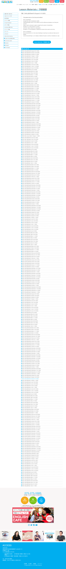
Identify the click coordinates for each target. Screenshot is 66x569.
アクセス (62, 4)
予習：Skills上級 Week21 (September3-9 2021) (30, 451)
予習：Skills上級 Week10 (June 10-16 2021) (30, 470)
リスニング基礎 (7, 20)
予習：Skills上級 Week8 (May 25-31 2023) (29, 314)
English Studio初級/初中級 (9, 38)
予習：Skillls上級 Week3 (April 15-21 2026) (30, 79)
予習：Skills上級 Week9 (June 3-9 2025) (29, 149)
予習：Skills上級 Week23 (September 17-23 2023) (31, 288)
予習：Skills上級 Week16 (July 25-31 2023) (30, 300)
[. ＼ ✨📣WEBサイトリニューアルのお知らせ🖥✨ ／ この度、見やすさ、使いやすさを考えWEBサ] (49, 536)
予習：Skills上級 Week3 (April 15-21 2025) (30, 159)
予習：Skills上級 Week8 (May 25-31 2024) (29, 232)
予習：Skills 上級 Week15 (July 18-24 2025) (30, 139)
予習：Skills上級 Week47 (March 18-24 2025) (30, 166)
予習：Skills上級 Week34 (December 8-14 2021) (31, 429)
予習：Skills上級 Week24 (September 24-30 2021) (31, 446)
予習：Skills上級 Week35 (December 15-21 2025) (31, 105)
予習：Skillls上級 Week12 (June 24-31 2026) (30, 64)
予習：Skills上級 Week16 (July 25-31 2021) (30, 460)
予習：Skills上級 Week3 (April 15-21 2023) (30, 322)
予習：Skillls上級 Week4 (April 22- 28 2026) (30, 78)
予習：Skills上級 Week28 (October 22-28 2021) (31, 441)
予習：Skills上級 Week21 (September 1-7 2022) (31, 373)
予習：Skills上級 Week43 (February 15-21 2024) (31, 254)
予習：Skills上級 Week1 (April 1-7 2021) (29, 485)
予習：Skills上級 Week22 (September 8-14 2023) (31, 290)
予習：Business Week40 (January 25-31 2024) (30, 261)
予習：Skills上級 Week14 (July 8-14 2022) (29, 385)
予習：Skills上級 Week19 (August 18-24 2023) (30, 295)
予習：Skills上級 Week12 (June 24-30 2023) (30, 307)
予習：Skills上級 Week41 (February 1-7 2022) (30, 419)
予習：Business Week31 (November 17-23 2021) (31, 436)
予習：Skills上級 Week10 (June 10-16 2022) (30, 392)
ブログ (59, 4)
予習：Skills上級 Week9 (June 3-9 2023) (29, 312)
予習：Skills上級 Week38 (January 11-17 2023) (30, 344)
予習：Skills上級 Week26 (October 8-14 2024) (30, 202)
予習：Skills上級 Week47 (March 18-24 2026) (30, 86)
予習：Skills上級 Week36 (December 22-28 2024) (31, 185)
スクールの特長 (19, 4)
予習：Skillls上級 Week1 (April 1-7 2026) (29, 83)
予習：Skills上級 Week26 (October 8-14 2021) (30, 443)
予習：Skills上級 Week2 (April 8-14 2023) (29, 324)
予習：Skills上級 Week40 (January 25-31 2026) (30, 96)
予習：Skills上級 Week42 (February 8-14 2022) (30, 417)
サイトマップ (40, 563)
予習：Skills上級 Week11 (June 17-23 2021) (30, 468)
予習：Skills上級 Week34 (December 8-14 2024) (31, 188)
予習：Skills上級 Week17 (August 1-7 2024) (30, 217)
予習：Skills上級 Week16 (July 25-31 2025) (30, 137)
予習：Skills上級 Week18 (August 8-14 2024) (30, 215)
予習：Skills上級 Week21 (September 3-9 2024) (31, 210)
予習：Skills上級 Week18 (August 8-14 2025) (30, 134)
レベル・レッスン (25, 4)
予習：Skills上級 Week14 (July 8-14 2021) (29, 463)
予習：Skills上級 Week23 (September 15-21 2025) (31, 125)
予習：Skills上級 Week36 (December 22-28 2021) (31, 426)
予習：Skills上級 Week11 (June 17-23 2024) (30, 227)
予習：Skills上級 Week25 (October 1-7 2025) (30, 122)
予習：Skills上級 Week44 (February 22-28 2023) (31, 334)
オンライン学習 (44, 4)
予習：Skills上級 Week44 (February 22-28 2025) (31, 171)
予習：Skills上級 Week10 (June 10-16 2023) (30, 310)
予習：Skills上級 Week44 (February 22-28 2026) (31, 91)
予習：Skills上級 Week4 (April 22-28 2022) (30, 402)
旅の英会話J (7, 18)
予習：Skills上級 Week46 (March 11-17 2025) (30, 168)
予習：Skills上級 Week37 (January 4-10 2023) (30, 266)
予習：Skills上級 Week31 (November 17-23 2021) (31, 434)
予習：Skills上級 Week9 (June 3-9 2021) (29, 472)
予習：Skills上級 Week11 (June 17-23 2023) (30, 309)
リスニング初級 (7, 29)
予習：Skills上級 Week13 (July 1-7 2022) (29, 387)
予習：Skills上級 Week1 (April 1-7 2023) (29, 326)
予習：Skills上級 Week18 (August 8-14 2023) (30, 297)
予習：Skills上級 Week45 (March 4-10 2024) (30, 251)
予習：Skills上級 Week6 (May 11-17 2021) (29, 477)
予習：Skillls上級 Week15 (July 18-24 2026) (30, 59)
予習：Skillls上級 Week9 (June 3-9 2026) (29, 69)
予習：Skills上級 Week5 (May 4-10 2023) (29, 319)
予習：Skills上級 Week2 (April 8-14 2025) (29, 161)
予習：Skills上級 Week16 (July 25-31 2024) (30, 219)
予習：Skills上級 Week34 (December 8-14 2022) (31, 351)
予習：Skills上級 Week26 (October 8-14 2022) (30, 365)
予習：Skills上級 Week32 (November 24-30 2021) (31, 433)
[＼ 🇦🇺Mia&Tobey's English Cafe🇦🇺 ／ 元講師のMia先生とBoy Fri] (5, 536)
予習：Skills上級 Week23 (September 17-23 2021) (31, 448)
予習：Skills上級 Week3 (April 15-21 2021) (30, 482)
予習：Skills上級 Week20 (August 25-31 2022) (30, 375)
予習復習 (39, 4)
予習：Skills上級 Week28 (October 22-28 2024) (31, 198)
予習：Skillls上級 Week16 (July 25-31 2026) (30, 57)
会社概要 (25, 563)
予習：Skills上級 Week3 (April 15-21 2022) (30, 404)
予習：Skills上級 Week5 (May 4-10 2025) (29, 156)
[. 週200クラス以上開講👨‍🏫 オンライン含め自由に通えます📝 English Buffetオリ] (16, 536)
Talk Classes (7, 47)
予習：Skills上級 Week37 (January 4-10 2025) (30, 183)
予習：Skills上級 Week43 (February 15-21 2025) (31, 173)
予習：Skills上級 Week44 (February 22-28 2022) (31, 414)
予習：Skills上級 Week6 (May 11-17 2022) (29, 399)
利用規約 (34, 563)
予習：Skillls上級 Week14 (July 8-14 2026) (30, 61)
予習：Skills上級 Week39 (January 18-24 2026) (30, 98)
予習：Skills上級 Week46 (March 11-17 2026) (30, 88)
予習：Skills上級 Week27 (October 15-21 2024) (31, 200)
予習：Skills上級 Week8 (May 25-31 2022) (29, 395)
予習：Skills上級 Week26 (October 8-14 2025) (30, 120)
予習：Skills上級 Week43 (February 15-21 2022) (31, 416)
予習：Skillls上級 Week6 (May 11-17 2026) (30, 74)
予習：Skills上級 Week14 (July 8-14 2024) (29, 222)
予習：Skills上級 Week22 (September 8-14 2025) (31, 127)
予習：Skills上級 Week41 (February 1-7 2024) (30, 258)
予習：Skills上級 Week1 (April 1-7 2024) (29, 244)
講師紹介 (36, 4)
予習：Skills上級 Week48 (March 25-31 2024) (30, 246)
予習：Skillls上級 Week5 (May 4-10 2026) (29, 76)
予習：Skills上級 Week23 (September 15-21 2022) (31, 370)
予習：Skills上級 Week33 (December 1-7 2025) (30, 108)
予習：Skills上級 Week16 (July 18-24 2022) (30, 382)
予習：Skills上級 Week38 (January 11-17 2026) (30, 100)
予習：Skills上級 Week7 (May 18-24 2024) (29, 234)
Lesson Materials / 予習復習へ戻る (42, 42)
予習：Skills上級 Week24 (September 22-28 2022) (31, 368)
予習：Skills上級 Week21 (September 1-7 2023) (31, 292)
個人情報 (30, 563)
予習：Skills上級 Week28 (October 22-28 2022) (31, 361)
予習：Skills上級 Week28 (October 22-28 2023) (31, 280)
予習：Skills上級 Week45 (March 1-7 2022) (30, 412)
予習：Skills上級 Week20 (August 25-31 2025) (30, 130)
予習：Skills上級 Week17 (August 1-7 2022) (30, 380)
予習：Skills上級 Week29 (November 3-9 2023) (30, 278)
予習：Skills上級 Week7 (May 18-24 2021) (29, 475)
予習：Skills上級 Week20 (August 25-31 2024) (30, 212)
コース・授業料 (31, 4)
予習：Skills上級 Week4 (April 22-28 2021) (30, 480)
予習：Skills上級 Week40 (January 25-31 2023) (30, 341)
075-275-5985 (8, 558)
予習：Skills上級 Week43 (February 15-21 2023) (31, 336)
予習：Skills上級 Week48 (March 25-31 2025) (30, 164)
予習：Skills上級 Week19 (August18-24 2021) (30, 455)
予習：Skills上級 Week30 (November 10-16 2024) (31, 195)
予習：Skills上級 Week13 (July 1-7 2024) (29, 224)
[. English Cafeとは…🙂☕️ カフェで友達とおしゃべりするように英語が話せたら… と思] (27, 536)
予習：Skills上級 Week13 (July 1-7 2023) (29, 305)
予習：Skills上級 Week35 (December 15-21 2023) (31, 268)
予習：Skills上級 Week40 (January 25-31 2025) (30, 178)
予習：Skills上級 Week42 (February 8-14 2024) (30, 256)
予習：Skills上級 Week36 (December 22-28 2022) (31, 348)
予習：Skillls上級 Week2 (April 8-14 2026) (30, 81)
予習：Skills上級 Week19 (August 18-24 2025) (30, 132)
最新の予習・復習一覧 (8, 13)
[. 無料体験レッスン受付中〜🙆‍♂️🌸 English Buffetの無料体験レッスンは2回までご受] (60, 536)
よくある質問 (50, 4)
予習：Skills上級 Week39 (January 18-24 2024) (30, 263)
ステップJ (6, 31)
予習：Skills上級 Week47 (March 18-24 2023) (30, 329)
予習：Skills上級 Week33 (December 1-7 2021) (30, 431)
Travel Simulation (8, 22)
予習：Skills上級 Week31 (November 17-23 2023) (31, 275)
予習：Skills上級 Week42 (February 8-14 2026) (30, 93)
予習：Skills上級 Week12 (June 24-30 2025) (30, 144)
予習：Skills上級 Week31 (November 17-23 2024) (31, 193)
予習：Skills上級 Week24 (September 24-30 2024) (31, 205)
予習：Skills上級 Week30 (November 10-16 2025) (31, 113)
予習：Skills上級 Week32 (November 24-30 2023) (31, 273)
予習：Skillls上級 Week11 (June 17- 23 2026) (30, 66)
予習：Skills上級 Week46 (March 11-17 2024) (30, 249)
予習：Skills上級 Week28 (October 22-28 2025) (31, 117)
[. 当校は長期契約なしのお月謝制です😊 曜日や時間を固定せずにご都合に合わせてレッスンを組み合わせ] (38, 536)
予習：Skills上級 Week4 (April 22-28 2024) (30, 239)
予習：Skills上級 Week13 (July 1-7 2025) (29, 142)
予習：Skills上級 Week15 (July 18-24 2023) (30, 302)
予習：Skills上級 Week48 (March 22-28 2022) (30, 409)
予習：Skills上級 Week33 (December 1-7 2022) (30, 353)
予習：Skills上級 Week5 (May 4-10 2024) (29, 237)
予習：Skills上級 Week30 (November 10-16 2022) (31, 358)
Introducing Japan (8, 40)
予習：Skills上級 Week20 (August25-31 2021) (30, 453)
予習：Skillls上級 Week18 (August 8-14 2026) (30, 54)
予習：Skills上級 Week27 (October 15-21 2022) (31, 363)
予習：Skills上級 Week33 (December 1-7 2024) (30, 190)
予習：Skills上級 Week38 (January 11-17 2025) (30, 181)
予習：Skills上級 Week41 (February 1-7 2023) (30, 339)
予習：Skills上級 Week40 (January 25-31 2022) (30, 421)
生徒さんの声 (55, 4)
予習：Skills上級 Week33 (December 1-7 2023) (30, 271)
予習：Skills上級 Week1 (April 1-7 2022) (29, 407)
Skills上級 (6, 45)
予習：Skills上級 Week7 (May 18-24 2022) (29, 397)
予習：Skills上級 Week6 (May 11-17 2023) (29, 317)
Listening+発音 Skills (9, 27)
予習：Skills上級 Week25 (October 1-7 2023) (30, 285)
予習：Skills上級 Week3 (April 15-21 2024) (30, 241)
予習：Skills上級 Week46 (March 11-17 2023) (30, 331)
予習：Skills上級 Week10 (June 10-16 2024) (30, 229)
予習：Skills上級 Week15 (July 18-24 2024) (30, 220)
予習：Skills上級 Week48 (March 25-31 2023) (30, 327)
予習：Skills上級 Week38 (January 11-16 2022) (30, 424)
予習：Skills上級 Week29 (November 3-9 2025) (30, 115)
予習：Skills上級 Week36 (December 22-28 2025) (31, 103)
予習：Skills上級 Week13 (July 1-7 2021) (29, 465)
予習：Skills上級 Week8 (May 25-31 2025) (29, 151)
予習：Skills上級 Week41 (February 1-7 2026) (30, 95)
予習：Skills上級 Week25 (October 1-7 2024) (30, 203)
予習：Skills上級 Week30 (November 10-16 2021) (31, 438)
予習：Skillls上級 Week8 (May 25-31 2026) (30, 71)
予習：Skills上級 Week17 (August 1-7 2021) (30, 458)
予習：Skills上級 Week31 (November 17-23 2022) (31, 356)
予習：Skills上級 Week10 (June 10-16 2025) (30, 147)
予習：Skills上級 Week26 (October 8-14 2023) (30, 283)
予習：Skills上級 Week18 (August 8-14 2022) (30, 378)
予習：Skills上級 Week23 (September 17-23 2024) (31, 207)
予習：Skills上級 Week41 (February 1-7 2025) (30, 176)
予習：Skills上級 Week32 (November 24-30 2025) (31, 110)
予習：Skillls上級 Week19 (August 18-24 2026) (30, 52)
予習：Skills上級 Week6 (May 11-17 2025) (29, 154)
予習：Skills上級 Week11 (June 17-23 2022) (30, 390)
